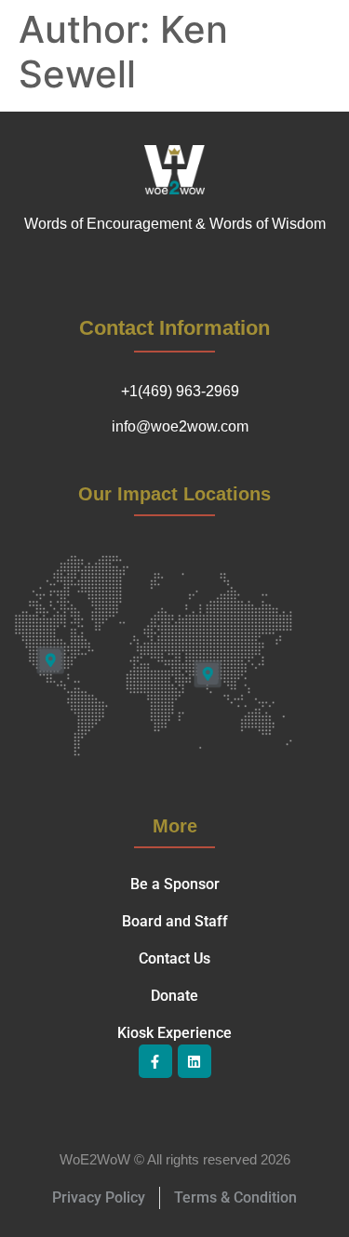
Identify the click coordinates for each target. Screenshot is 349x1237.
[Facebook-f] (155, 1061)
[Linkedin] (194, 1061)
